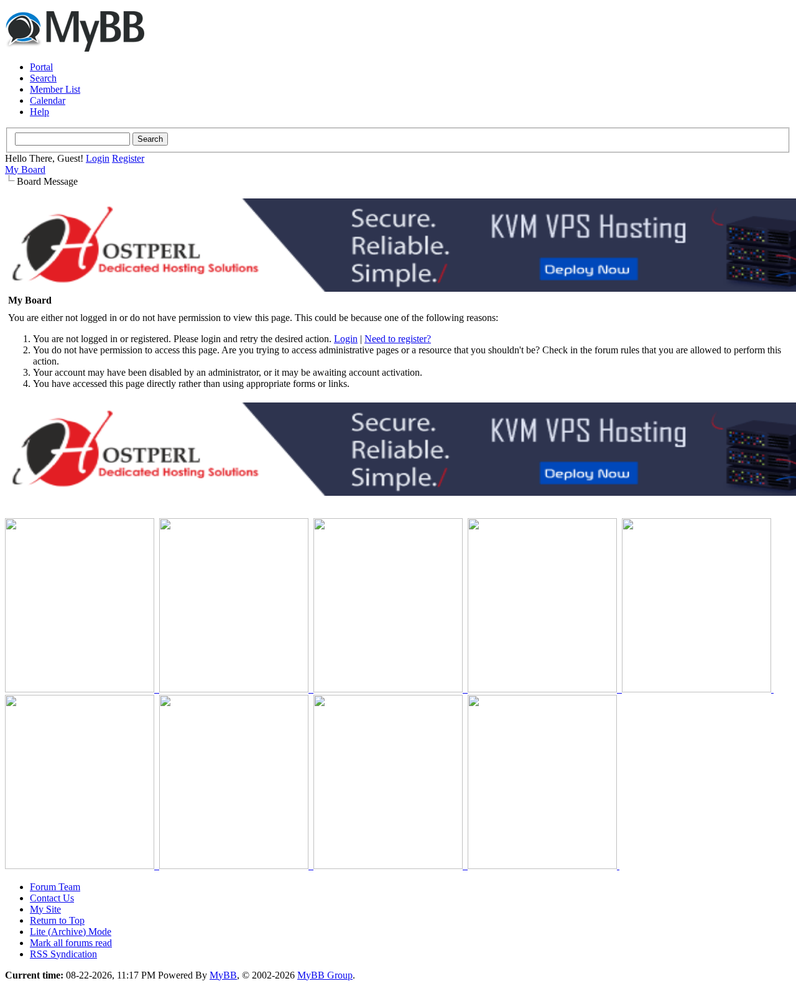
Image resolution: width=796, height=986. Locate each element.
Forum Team (55, 886)
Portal (41, 67)
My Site (45, 909)
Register (128, 158)
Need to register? (397, 338)
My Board (25, 169)
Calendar (47, 100)
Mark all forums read (71, 942)
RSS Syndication (63, 954)
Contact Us (52, 898)
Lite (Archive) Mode (70, 931)
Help (39, 111)
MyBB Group (325, 975)
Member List (55, 89)
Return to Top (57, 920)
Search (43, 78)
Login (97, 158)
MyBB (223, 975)
